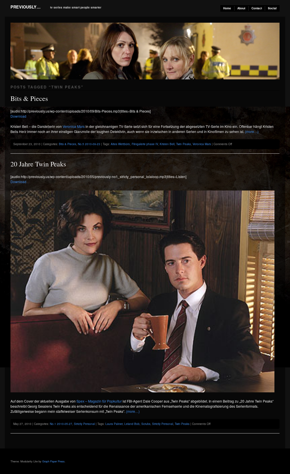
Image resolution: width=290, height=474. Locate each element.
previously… (25, 7)
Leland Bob (132, 424)
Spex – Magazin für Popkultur (99, 401)
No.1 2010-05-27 (61, 424)
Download (18, 116)
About (241, 8)
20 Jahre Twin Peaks (38, 163)
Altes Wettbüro (120, 144)
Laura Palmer (114, 424)
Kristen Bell (167, 144)
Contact (256, 8)
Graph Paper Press (53, 461)
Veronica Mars (74, 126)
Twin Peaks (183, 144)
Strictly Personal (84, 424)
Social (272, 8)
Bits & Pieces (29, 98)
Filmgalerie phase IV (145, 144)
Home (227, 8)
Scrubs (145, 424)
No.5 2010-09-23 (89, 144)
